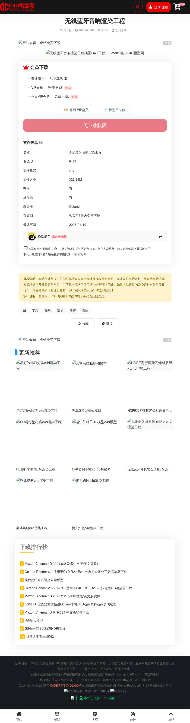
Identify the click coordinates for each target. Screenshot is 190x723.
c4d (23, 310)
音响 (85, 310)
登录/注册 (161, 7)
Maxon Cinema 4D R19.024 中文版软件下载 (57, 612)
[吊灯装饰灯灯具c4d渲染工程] (39, 364)
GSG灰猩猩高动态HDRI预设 (45, 628)
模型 (57, 719)
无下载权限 (95, 125)
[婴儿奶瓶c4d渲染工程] (34, 479)
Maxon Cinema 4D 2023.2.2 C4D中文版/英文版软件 (62, 596)
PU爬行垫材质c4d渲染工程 (35, 469)
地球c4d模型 (34, 620)
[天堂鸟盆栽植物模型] (89, 362)
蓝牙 (73, 310)
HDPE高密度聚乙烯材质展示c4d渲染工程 (148, 412)
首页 (19, 719)
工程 (35, 310)
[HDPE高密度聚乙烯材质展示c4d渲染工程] (150, 364)
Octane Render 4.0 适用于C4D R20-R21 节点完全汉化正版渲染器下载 (76, 571)
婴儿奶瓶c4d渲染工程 (32, 527)
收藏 (85, 323)
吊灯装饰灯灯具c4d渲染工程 (36, 410)
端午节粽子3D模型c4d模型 (91, 469)
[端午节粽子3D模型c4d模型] (94, 421)
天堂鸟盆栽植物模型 (86, 410)
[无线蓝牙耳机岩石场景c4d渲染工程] (150, 423)
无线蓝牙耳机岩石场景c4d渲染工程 (149, 471)
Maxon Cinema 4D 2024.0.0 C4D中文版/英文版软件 (62, 563)
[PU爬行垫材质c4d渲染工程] (39, 421)
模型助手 (44, 236)
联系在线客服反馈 (59, 254)
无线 (47, 310)
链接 (109, 323)
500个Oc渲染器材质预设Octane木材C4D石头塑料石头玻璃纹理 (70, 604)
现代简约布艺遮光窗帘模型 (44, 579)
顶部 (171, 719)
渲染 (60, 310)
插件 (133, 719)
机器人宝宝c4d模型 (40, 636)
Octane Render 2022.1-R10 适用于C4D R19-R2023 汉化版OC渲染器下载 (78, 587)
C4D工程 (66, 30)
